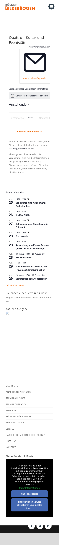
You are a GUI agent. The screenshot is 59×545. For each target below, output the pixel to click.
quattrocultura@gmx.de (34, 78)
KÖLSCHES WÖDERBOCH (18, 416)
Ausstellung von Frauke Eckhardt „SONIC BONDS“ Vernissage (33, 247)
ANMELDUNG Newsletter (18, 391)
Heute (30, 117)
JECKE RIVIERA (24, 257)
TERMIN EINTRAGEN (16, 404)
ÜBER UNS (11, 441)
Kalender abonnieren (28, 131)
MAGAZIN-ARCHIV (15, 422)
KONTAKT (11, 447)
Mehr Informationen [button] (29, 488)
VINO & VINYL (23, 214)
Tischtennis (22, 236)
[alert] (29, 95)
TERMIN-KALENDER (15, 398)
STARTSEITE (12, 385)
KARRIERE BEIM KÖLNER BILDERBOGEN (26, 435)
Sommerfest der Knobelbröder (31, 278)
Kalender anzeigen (15, 284)
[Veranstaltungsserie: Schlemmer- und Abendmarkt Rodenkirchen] (28, 199)
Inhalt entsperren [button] (29, 493)
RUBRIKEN (11, 410)
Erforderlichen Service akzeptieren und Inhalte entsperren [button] (29, 504)
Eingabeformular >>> (23, 148)
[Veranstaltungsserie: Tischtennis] (28, 232)
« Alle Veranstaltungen (38, 46)
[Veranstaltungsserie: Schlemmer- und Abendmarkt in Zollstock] (28, 220)
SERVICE (10, 428)
